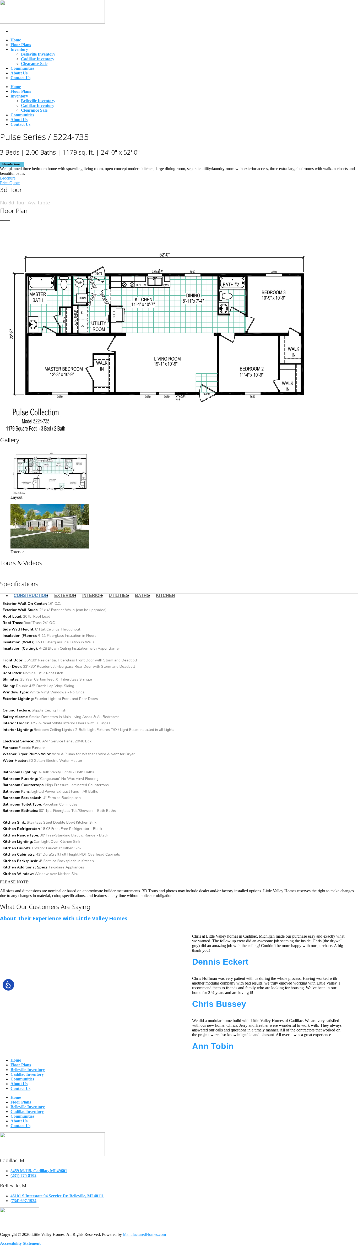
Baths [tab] (142, 595)
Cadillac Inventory (37, 59)
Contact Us (20, 77)
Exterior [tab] (65, 595)
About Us (19, 73)
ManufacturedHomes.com (144, 1234)
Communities (22, 68)
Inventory (19, 49)
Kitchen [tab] (165, 595)
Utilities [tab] (119, 595)
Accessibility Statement (20, 1243)
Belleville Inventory (38, 54)
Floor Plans (20, 44)
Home (15, 40)
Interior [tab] (92, 595)
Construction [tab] (31, 595)
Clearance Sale (34, 63)
